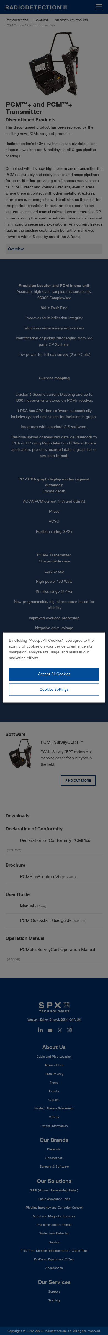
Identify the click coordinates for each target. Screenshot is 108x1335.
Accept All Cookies (54, 673)
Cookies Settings (54, 689)
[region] (54, 667)
